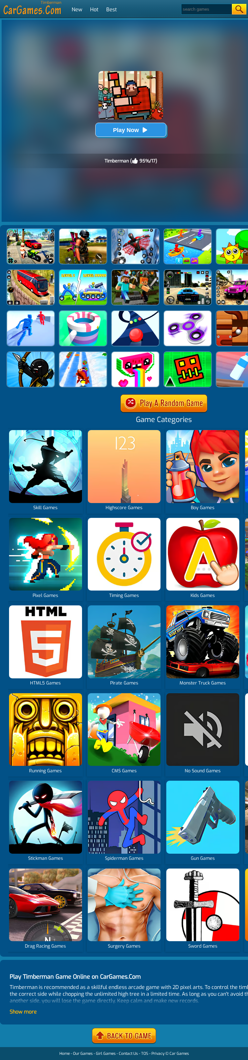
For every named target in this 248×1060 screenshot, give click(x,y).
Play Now (126, 130)
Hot (94, 9)
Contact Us (128, 1053)
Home (64, 1053)
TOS (144, 1053)
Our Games (83, 1053)
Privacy (157, 1053)
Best (111, 9)
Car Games (179, 1053)
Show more (23, 1011)
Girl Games (106, 1053)
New (77, 9)
